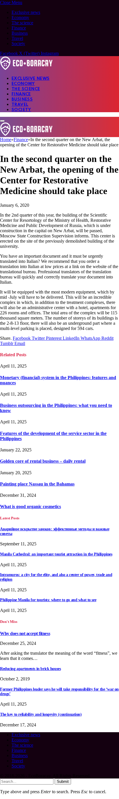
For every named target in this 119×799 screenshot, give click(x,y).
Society (18, 43)
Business (20, 33)
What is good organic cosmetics (30, 506)
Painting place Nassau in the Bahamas (37, 483)
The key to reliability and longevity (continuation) (41, 714)
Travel (17, 38)
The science (22, 22)
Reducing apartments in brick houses (30, 669)
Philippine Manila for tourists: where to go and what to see (48, 600)
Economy (20, 17)
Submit (63, 781)
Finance (19, 27)
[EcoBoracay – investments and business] (26, 68)
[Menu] (2, 121)
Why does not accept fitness (25, 633)
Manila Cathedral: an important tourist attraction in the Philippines (56, 554)
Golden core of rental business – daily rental (42, 461)
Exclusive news (26, 12)
